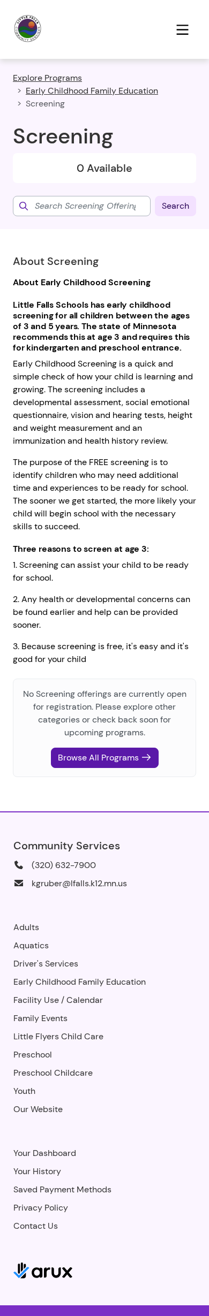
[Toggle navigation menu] (182, 29)
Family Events (40, 1018)
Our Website (38, 1109)
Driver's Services (45, 963)
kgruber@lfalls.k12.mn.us (79, 883)
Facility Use (36, 1000)
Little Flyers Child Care (58, 1036)
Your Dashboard (44, 1153)
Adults (26, 927)
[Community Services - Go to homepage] (50, 29)
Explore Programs (47, 77)
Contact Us (35, 1225)
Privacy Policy (40, 1207)
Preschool (32, 1054)
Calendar (84, 1000)
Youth (24, 1091)
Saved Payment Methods (62, 1189)
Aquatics (31, 945)
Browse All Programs (99, 757)
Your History (37, 1171)
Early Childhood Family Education (92, 90)
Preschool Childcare (53, 1072)
